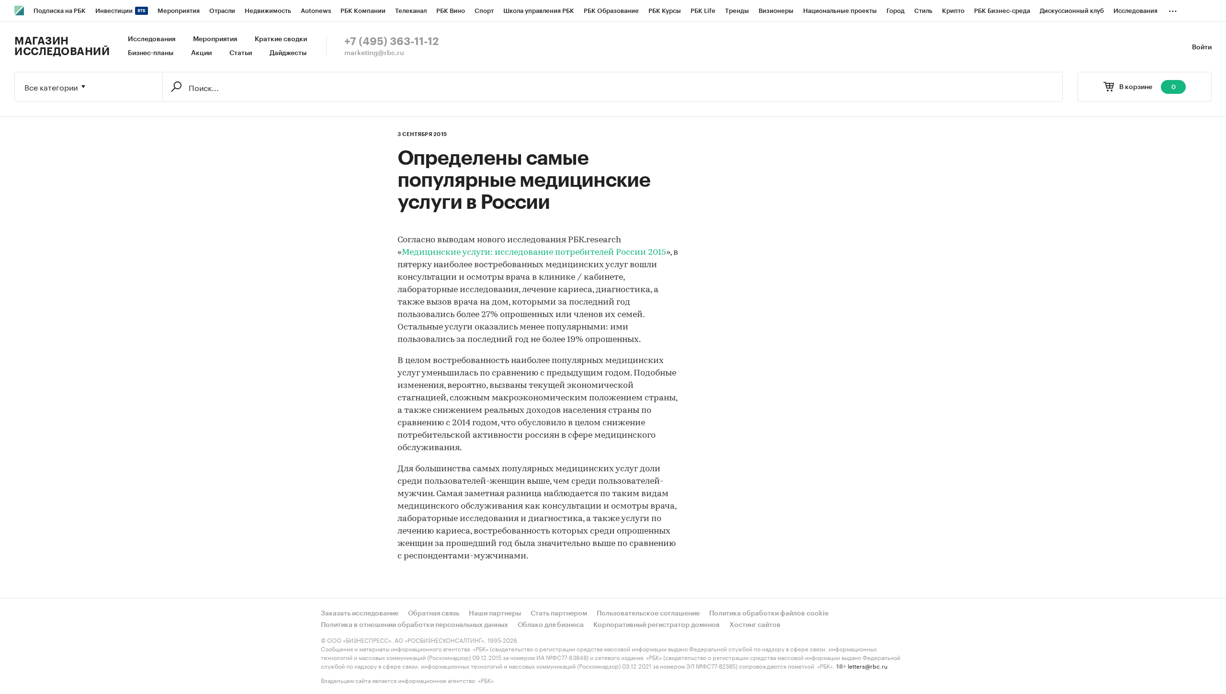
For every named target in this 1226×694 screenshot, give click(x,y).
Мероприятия (215, 39)
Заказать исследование (359, 613)
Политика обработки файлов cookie (769, 613)
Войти (1202, 47)
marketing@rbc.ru (374, 53)
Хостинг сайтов (755, 625)
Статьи (240, 53)
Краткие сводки (281, 39)
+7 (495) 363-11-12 (391, 41)
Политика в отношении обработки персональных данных (414, 625)
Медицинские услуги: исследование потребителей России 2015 (534, 253)
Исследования (151, 39)
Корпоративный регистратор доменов (656, 625)
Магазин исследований (62, 46)
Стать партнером (559, 613)
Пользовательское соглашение (648, 613)
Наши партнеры (495, 613)
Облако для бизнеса (551, 625)
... (1173, 9)
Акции (201, 53)
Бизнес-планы (150, 53)
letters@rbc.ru (867, 665)
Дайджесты (288, 53)
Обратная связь (433, 613)
